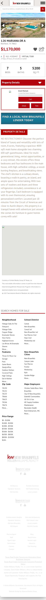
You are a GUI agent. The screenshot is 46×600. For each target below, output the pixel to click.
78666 (4, 396)
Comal (26, 324)
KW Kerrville (14, 492)
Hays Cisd (27, 338)
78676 (4, 405)
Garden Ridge (29, 375)
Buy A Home (32, 537)
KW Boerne (14, 486)
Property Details (11, 82)
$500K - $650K (7, 431)
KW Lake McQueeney (32, 517)
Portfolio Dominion (32, 486)
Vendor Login (31, 540)
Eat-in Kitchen (7, 378)
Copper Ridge (7, 332)
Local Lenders (32, 492)
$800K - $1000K (8, 437)
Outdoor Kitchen (8, 370)
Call (30, 99)
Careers (11, 546)
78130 (4, 388)
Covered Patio (7, 373)
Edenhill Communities (32, 396)
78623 (4, 399)
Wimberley (28, 370)
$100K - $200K (7, 423)
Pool (3, 361)
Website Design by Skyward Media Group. (23, 591)
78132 (4, 391)
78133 (4, 394)
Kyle (25, 372)
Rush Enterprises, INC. (32, 411)
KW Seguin (14, 526)
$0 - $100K (6, 420)
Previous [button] (3, 25)
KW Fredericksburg (32, 489)
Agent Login (11, 540)
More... (4, 349)
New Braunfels (29, 326)
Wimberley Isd (29, 341)
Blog (31, 534)
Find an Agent (11, 534)
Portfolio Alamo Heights (14, 517)
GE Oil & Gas (29, 399)
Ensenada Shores (8, 335)
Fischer (26, 367)
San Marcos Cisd (30, 335)
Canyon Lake (29, 361)
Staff (11, 537)
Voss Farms (6, 338)
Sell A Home (11, 543)
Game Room (6, 364)
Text (36, 106)
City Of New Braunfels (32, 394)
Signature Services (14, 489)
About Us (32, 543)
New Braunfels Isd (31, 332)
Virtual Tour (28, 56)
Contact (11, 549)
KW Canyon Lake (32, 520)
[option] (23, 25)
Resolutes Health (30, 408)
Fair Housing (32, 546)
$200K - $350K (7, 426)
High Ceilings (7, 376)
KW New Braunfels (14, 523)
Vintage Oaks (7, 329)
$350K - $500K (7, 429)
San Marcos (28, 364)
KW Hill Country (32, 526)
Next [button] (42, 25)
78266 (4, 402)
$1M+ (4, 440)
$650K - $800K (7, 434)
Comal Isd (28, 329)
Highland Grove (8, 341)
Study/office (6, 367)
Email (24, 106)
